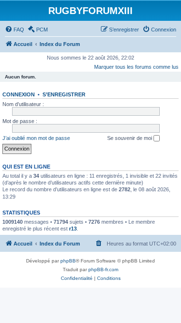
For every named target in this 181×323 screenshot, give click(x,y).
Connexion (18, 94)
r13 (73, 228)
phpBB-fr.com (103, 269)
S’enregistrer (63, 94)
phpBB (68, 260)
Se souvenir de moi (130, 138)
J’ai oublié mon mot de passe (36, 138)
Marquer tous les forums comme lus (136, 67)
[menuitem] (14, 29)
